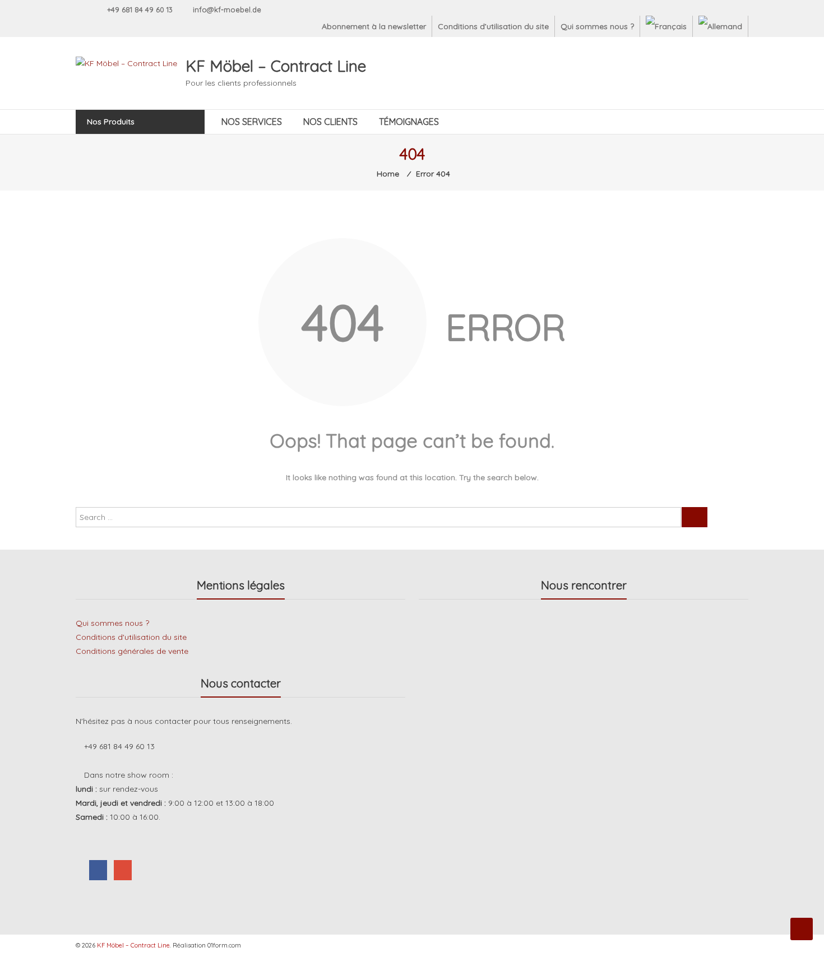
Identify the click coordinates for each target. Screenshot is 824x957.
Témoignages (409, 121)
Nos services (251, 121)
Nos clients (330, 121)
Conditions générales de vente (132, 651)
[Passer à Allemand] (720, 26)
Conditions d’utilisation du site (493, 26)
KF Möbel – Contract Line (276, 66)
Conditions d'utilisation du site (131, 637)
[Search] (694, 517)
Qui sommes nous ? (597, 26)
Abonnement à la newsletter (374, 26)
